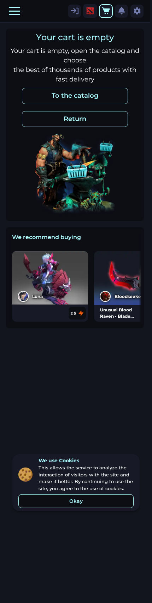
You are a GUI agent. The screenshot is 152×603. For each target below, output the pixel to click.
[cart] (105, 11)
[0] (106, 11)
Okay (76, 501)
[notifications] (121, 11)
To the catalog (75, 95)
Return (75, 119)
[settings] (74, 11)
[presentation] (90, 11)
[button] (14, 10)
